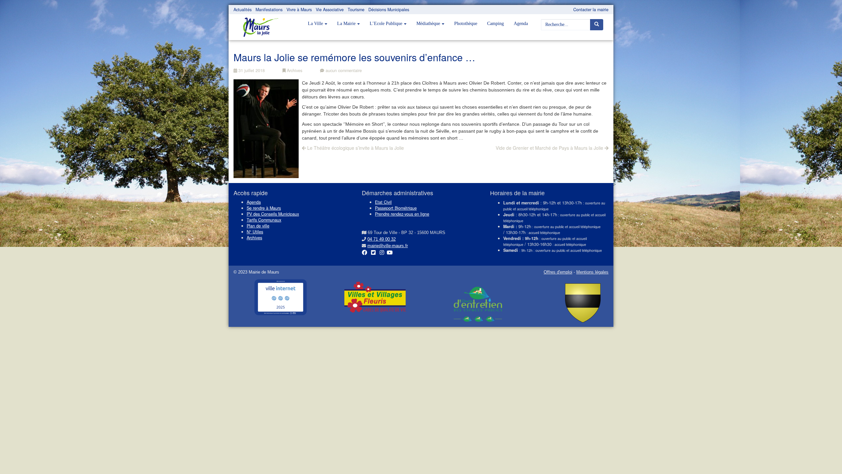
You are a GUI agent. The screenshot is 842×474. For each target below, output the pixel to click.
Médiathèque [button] (428, 23)
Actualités (243, 10)
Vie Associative (330, 10)
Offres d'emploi (558, 272)
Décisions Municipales (388, 10)
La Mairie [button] (346, 23)
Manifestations (269, 10)
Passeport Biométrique (396, 208)
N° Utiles (255, 232)
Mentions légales (592, 272)
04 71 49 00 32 (381, 239)
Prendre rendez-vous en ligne (402, 214)
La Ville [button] (315, 23)
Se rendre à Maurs (264, 208)
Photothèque (465, 23)
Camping (495, 23)
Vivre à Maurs (299, 10)
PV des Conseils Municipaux (273, 214)
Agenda (521, 23)
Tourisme (356, 10)
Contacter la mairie (590, 10)
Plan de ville (258, 226)
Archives (293, 70)
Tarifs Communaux (264, 220)
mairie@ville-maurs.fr (387, 246)
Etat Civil (383, 202)
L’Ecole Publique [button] (386, 23)
